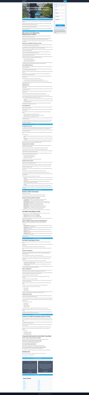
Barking (26, 356)
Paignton (39, 380)
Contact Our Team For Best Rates (38, 189)
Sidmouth (24, 386)
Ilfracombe (39, 390)
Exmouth (23, 356)
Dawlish (24, 381)
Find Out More (37, 124)
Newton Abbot (25, 387)
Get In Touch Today (37, 19)
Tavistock (39, 383)
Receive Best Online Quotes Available (37, 314)
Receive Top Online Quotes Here (37, 238)
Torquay (24, 389)
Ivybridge (39, 382)
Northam (39, 389)
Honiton (24, 388)
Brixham (39, 381)
